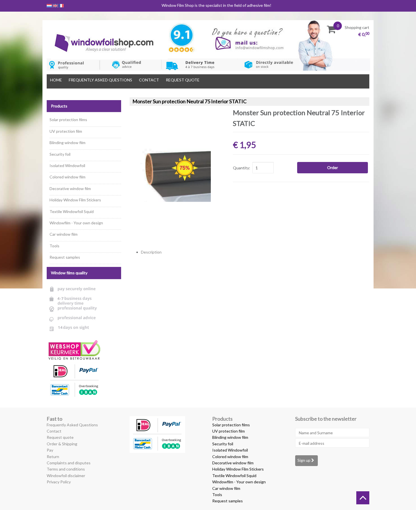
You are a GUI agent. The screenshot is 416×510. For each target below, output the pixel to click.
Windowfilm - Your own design (76, 222)
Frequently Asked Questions (100, 79)
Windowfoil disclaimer (66, 475)
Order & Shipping (62, 443)
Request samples (65, 257)
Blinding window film (67, 142)
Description (151, 252)
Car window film (64, 234)
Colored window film (67, 176)
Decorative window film (70, 188)
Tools (54, 245)
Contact (149, 79)
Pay (50, 450)
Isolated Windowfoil (67, 165)
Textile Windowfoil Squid (72, 211)
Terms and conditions (66, 469)
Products (59, 106)
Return (53, 456)
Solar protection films (68, 119)
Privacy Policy (59, 481)
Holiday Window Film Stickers (75, 199)
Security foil (60, 154)
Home (56, 79)
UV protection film (66, 131)
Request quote (183, 79)
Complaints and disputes (69, 462)
